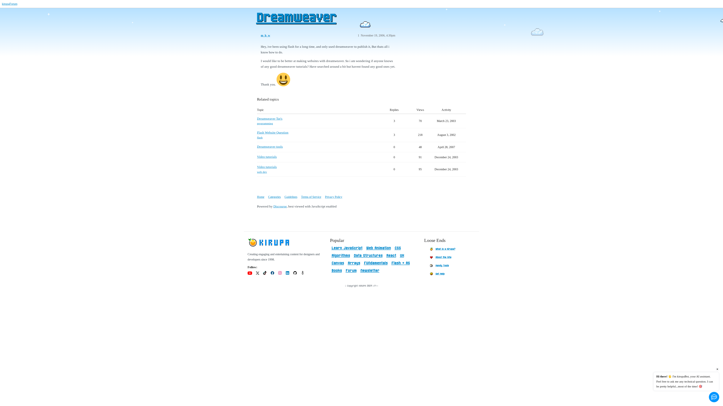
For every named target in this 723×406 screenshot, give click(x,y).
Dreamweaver (296, 18)
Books (337, 270)
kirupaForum (9, 3)
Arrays (354, 263)
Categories (274, 196)
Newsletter (369, 270)
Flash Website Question (272, 132)
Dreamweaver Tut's (269, 118)
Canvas (338, 263)
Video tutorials (267, 157)
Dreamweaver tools (270, 146)
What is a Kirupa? (445, 249)
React (391, 255)
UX (402, 255)
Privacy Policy (333, 196)
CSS (398, 248)
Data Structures (368, 255)
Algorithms (341, 255)
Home (260, 196)
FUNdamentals (376, 263)
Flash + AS (400, 263)
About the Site (443, 257)
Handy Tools (442, 265)
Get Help (440, 273)
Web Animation (378, 248)
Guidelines (290, 196)
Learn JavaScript (347, 248)
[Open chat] (714, 397)
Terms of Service (311, 196)
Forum (351, 270)
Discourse (280, 206)
